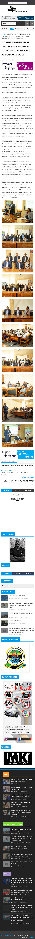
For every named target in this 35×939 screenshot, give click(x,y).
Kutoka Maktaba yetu (15, 621)
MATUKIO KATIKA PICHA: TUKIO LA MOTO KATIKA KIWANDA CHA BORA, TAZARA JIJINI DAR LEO (21, 838)
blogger (6, 490)
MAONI (28, 573)
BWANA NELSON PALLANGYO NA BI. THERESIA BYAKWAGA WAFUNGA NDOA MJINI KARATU (21, 812)
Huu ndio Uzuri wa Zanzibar (17, 596)
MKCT (31, 937)
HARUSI (6, 774)
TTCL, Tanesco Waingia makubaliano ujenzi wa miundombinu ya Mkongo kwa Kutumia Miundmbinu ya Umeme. (21, 630)
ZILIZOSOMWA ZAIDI (18, 574)
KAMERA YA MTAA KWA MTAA (12, 824)
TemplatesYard (18, 932)
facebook (28, 490)
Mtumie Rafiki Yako (8, 461)
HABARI (2, 28)
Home (3, 34)
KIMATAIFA (7, 874)
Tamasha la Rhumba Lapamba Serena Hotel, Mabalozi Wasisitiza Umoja (21, 907)
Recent (6, 573)
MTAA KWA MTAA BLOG (6, 935)
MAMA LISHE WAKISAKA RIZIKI (19, 846)
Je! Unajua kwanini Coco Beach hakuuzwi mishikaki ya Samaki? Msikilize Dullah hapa (21, 605)
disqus (17, 490)
